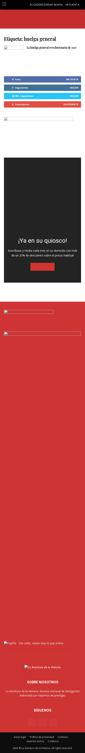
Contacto (63, 737)
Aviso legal (20, 737)
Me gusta (72, 79)
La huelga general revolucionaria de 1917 (51, 47)
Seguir (74, 87)
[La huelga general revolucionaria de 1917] (14, 52)
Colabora (53, 741)
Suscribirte (70, 104)
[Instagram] (42, 722)
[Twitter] (53, 722)
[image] (42, 196)
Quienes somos (35, 741)
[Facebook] (32, 722)
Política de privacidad (42, 737)
